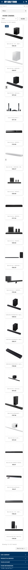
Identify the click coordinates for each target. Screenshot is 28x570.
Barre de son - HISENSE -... (14, 142)
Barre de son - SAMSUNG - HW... (14, 167)
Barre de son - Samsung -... (14, 93)
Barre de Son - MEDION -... (14, 216)
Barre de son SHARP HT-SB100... (14, 462)
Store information (7, 566)
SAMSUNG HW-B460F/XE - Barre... (14, 339)
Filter (23, 19)
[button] (14, 10)
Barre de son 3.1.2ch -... (14, 438)
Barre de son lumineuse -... (14, 487)
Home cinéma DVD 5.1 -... (14, 117)
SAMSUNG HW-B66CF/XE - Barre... (14, 314)
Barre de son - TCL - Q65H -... (14, 43)
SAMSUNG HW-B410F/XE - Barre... (14, 364)
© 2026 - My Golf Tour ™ (7, 568)
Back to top (21, 548)
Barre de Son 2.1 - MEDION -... (14, 290)
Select (9, 19)
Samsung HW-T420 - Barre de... (14, 536)
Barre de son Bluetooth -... (14, 413)
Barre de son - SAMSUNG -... (14, 68)
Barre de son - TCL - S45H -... (14, 512)
